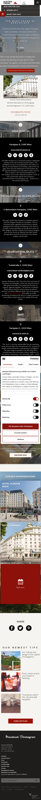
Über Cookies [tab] (33, 364)
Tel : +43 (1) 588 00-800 (7, 751)
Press (2, 760)
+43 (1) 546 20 (21, 115)
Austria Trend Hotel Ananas (20, 100)
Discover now (20, 455)
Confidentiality (5, 764)
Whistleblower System (7, 770)
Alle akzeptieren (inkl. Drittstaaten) (21, 426)
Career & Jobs (5, 766)
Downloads (4, 762)
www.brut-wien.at (20, 333)
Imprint (25, 787)
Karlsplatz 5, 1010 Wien (20, 328)
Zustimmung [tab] (7, 364)
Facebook (13, 737)
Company (3, 756)
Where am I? (12, 10)
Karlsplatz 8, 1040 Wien (20, 144)
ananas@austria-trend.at (20, 112)
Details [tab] (20, 364)
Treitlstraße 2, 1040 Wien (20, 265)
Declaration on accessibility (9, 772)
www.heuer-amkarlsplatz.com (20, 270)
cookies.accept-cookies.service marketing (20, 70)
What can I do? (13, 14)
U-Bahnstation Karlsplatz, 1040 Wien (20, 209)
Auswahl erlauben (20, 433)
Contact (3, 768)
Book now (20, 587)
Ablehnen (20, 439)
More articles (20, 721)
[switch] (36, 405)
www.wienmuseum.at (20, 149)
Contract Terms (5, 758)
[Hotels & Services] (10, 2)
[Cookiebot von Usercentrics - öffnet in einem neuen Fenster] (30, 359)
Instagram (29, 737)
